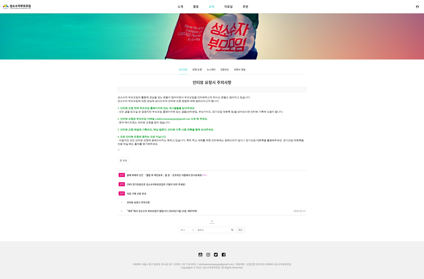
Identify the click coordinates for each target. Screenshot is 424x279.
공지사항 (183, 69)
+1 (206, 175)
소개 (180, 6)
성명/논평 (197, 69)
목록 (124, 160)
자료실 (228, 6)
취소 (240, 229)
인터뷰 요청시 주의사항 (212, 82)
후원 (245, 6)
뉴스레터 (211, 69)
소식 (211, 6)
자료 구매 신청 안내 (136, 193)
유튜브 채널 (239, 69)
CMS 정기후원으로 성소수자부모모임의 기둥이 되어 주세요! (156, 184)
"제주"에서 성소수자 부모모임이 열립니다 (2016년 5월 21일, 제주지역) (162, 211)
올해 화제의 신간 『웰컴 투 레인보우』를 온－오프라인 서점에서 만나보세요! (164, 175)
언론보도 (224, 69)
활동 (196, 6)
